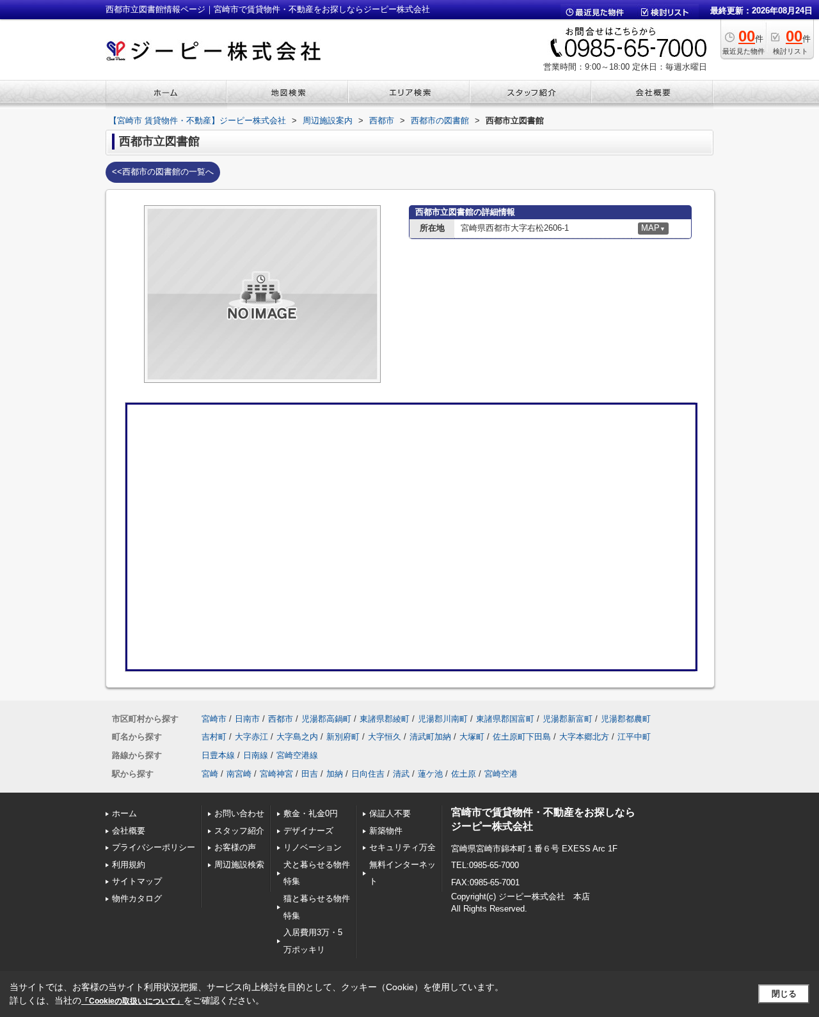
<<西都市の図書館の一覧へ (163, 171)
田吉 (309, 774)
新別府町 (343, 736)
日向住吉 (368, 774)
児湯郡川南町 (443, 719)
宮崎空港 (501, 774)
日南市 (247, 719)
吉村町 (214, 736)
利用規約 (128, 864)
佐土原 (463, 774)
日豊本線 (218, 755)
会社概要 (128, 830)
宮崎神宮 (276, 774)
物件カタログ (137, 898)
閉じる (784, 993)
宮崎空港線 (297, 755)
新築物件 (385, 830)
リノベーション (312, 847)
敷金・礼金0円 (310, 813)
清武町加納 (430, 736)
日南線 (255, 755)
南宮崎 (239, 774)
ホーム (124, 813)
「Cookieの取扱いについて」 (132, 1001)
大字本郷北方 (584, 736)
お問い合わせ (239, 813)
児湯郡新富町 (567, 719)
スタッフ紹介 (239, 830)
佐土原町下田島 (522, 736)
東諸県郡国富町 (505, 719)
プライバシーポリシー (153, 847)
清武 (401, 774)
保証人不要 (390, 813)
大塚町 (471, 736)
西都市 (280, 719)
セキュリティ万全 (402, 847)
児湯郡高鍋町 (326, 719)
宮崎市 (214, 719)
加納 (334, 774)
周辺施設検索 (239, 864)
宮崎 (210, 774)
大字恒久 (384, 736)
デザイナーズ (308, 830)
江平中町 (634, 736)
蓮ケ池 (430, 774)
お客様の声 (235, 847)
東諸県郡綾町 (385, 719)
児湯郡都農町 (626, 719)
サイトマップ (137, 881)
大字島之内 (297, 736)
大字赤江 (251, 736)
